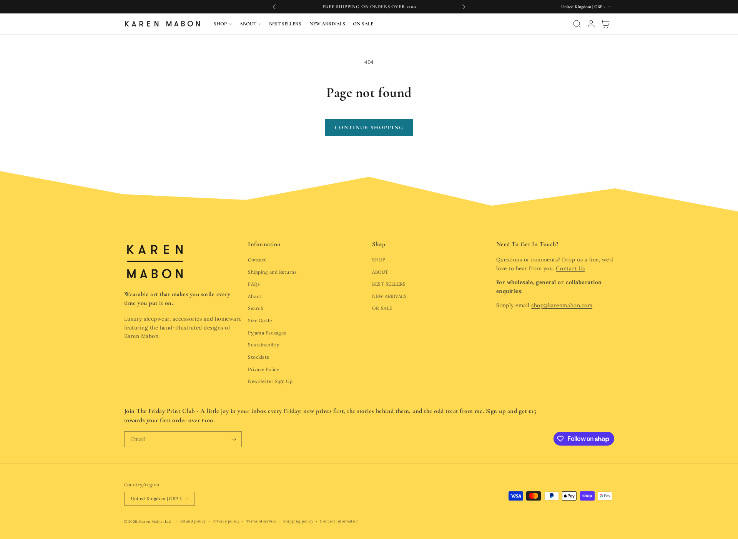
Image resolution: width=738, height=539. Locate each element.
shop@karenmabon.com (561, 305)
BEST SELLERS (389, 284)
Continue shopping (369, 127)
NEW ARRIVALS (389, 296)
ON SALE (382, 308)
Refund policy (193, 521)
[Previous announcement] (274, 6)
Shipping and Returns (272, 272)
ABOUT (380, 272)
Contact (257, 260)
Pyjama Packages (267, 333)
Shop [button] (378, 244)
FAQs (254, 284)
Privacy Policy (263, 369)
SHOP (378, 260)
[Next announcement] (463, 6)
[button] (223, 24)
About (255, 296)
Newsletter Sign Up (270, 381)
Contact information (339, 521)
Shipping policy (298, 521)
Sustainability (263, 345)
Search (255, 308)
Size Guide (260, 320)
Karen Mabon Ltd (155, 521)
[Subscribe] (234, 439)
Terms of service (261, 521)
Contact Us (570, 268)
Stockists (258, 357)
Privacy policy (226, 521)
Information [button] (264, 244)
